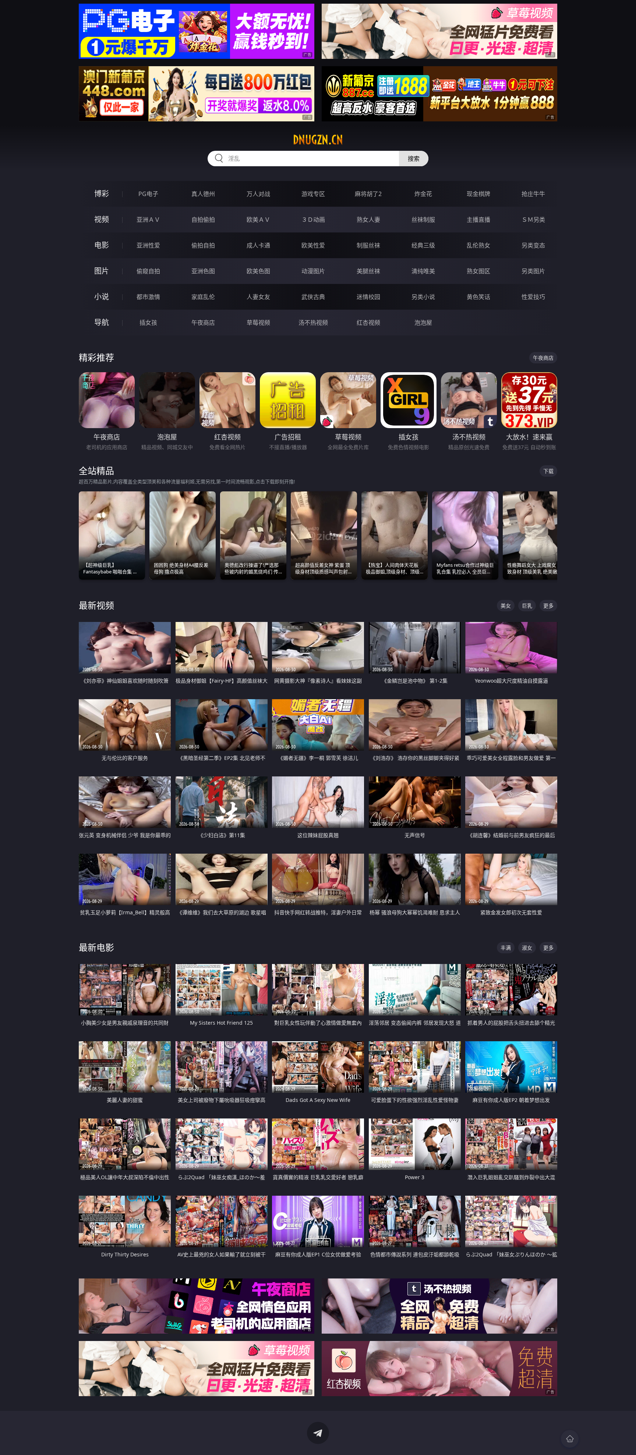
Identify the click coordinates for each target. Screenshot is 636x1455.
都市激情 (148, 297)
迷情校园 (368, 297)
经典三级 (423, 245)
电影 (101, 245)
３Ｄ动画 (313, 220)
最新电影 (96, 947)
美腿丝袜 (368, 271)
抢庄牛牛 (533, 194)
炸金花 (423, 194)
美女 (506, 605)
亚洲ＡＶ (148, 220)
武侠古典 (313, 297)
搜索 (414, 158)
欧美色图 (258, 271)
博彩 (101, 194)
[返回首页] (570, 1439)
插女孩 (148, 323)
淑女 (527, 947)
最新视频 (96, 605)
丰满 (506, 947)
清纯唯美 (423, 271)
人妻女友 (258, 297)
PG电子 (148, 194)
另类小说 (423, 297)
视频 (101, 219)
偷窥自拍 (148, 271)
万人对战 (258, 194)
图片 (101, 271)
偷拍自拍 (203, 245)
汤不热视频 (313, 323)
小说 (101, 297)
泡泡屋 (423, 323)
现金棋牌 (478, 194)
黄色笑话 (478, 297)
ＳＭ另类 (533, 220)
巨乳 (527, 605)
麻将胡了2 (368, 194)
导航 (101, 322)
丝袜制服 (423, 220)
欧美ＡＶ (258, 220)
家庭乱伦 (203, 297)
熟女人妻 (368, 220)
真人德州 (203, 194)
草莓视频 (258, 323)
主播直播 (478, 220)
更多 (548, 605)
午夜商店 (203, 323)
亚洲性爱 (148, 245)
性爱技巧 (533, 297)
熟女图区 (478, 271)
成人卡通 (258, 245)
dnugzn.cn (318, 139)
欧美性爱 (313, 245)
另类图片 (533, 271)
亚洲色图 (203, 271)
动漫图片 (313, 271)
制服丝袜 (368, 245)
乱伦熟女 (478, 245)
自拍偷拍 (203, 220)
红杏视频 (368, 323)
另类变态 (533, 245)
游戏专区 (313, 194)
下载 (548, 470)
